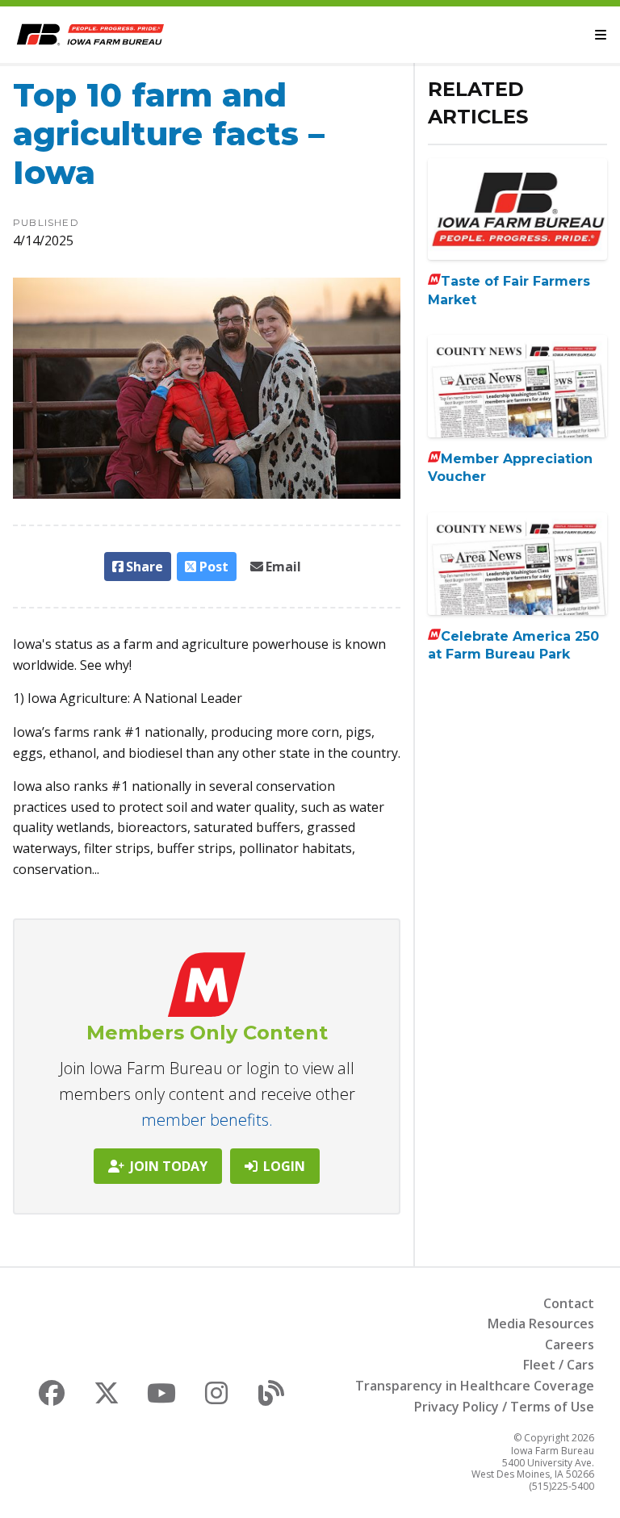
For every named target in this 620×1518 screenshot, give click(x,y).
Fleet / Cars (558, 1365)
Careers (569, 1344)
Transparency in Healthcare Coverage (474, 1386)
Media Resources (541, 1323)
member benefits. (207, 1120)
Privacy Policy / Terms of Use (504, 1407)
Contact (568, 1303)
